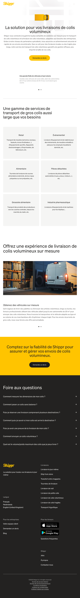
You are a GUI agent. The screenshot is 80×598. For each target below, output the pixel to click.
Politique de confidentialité (40, 587)
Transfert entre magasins (50, 479)
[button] (38, 89)
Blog (5, 533)
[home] (8, 4)
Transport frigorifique (49, 507)
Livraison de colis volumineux (52, 498)
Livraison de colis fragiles (50, 502)
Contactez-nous (47, 565)
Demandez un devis (39, 58)
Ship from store (47, 474)
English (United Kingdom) (13, 507)
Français (6, 502)
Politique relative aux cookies (40, 589)
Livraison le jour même (49, 469)
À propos (44, 560)
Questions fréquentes (49, 539)
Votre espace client (10, 524)
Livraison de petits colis (50, 493)
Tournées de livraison (49, 483)
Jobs (42, 555)
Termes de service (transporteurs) (40, 583)
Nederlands (7, 504)
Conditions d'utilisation (40, 585)
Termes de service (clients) (40, 581)
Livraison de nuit (47, 488)
